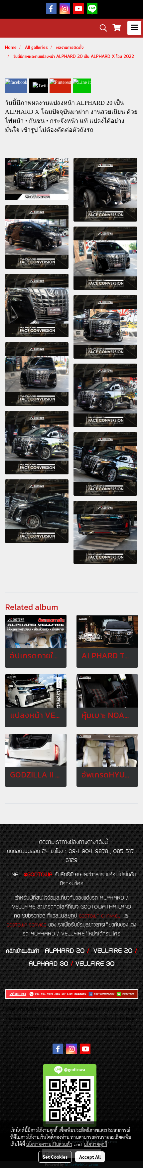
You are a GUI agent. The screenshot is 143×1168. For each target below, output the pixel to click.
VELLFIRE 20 (112, 951)
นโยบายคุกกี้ (95, 1144)
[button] (101, 28)
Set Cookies (55, 1157)
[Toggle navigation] (134, 28)
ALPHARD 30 (48, 964)
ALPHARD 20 (64, 951)
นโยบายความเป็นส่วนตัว (49, 1144)
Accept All (90, 1157)
